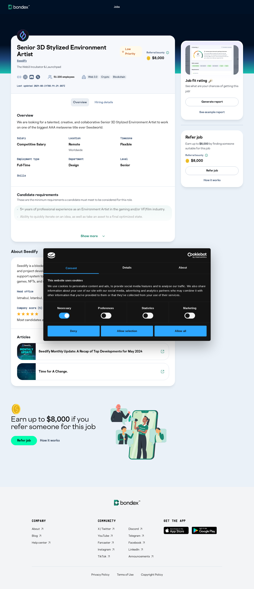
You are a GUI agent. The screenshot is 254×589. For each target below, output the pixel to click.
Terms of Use (125, 574)
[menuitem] (116, 7)
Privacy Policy (100, 574)
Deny (73, 331)
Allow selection (127, 331)
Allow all (180, 331)
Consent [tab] (71, 268)
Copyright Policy (152, 574)
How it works (212, 180)
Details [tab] (127, 267)
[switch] (106, 316)
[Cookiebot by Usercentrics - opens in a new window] (190, 255)
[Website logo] (18, 7)
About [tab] (183, 267)
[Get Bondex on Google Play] (204, 530)
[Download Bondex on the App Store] (176, 530)
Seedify (22, 60)
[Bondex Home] (127, 503)
